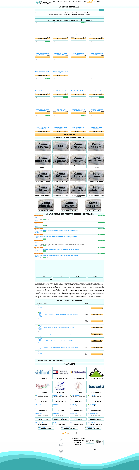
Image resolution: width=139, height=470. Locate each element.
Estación (80, 1)
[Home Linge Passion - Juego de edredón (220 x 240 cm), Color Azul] (78, 103)
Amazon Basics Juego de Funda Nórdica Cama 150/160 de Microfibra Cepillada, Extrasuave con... (60, 334)
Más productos (97, 1)
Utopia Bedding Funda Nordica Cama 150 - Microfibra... (60, 91)
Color (54, 1)
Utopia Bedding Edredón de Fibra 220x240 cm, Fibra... (60, 54)
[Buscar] (102, 10)
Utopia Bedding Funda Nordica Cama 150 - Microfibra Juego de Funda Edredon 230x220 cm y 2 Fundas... (61, 314)
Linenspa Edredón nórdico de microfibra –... (78, 54)
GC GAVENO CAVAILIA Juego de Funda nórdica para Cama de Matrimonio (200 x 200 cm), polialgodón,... (60, 249)
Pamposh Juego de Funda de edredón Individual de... (96, 128)
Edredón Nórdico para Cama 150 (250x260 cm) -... (42, 54)
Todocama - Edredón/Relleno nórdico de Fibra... (60, 35)
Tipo (85, 1)
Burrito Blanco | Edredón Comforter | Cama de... (42, 35)
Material (65, 1)
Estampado (59, 1)
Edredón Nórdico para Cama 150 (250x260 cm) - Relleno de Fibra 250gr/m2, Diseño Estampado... (59, 230)
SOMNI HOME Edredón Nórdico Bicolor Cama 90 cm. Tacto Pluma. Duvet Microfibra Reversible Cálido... (60, 224)
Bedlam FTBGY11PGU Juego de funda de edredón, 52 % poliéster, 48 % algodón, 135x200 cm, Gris (60, 340)
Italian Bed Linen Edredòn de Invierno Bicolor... (60, 72)
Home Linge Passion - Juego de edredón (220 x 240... (78, 110)
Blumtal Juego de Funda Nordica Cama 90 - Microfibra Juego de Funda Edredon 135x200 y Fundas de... (61, 347)
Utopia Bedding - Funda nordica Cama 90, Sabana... (96, 110)
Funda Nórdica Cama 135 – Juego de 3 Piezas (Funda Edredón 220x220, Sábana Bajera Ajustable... (60, 353)
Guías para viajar (56, 4)
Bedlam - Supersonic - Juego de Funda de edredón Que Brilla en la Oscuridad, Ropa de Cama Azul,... (59, 255)
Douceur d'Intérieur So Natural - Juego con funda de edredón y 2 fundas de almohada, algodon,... (59, 236)
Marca (70, 1)
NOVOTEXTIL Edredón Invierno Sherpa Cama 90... (97, 54)
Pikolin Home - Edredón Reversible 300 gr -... (96, 35)
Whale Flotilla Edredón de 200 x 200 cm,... (42, 72)
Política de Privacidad (78, 438)
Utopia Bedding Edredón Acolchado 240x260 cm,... (78, 35)
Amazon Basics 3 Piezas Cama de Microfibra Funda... (60, 128)
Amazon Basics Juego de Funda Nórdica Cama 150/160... (96, 91)
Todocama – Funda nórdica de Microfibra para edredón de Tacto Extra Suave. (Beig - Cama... (58, 242)
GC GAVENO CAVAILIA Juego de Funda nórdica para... (42, 128)
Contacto (78, 444)
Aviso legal (77, 442)
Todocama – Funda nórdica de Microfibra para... (60, 110)
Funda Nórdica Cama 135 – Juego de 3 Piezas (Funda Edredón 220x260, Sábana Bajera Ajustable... (60, 307)
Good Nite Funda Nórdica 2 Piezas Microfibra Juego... (42, 110)
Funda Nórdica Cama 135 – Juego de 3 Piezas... (42, 91)
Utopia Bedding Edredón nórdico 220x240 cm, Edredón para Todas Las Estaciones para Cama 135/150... (60, 217)
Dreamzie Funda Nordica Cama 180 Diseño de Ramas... (78, 128)
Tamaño (75, 1)
